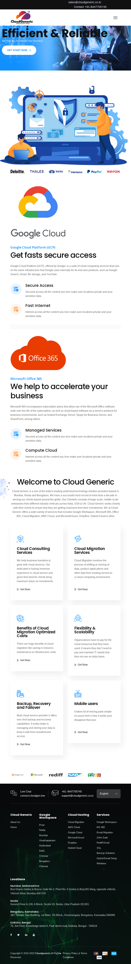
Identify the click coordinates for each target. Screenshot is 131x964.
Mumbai (43, 835)
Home (13, 827)
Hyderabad (45, 845)
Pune (42, 825)
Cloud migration (76, 822)
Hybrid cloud (74, 848)
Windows (101, 863)
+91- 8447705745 (72, 791)
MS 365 (101, 827)
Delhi (41, 850)
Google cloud (75, 832)
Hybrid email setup (107, 858)
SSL (99, 848)
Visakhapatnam (47, 840)
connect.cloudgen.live (32, 796)
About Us (15, 822)
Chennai (43, 856)
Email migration (105, 832)
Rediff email (103, 842)
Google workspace (107, 822)
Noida (42, 830)
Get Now (25, 589)
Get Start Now (17, 50)
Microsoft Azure (76, 837)
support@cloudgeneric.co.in (77, 796)
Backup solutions (106, 853)
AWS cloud (74, 827)
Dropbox (72, 842)
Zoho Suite (102, 837)
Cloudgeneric (42, 953)
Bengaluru (44, 861)
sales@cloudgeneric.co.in (84, 2)
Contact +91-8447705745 (90, 6)
